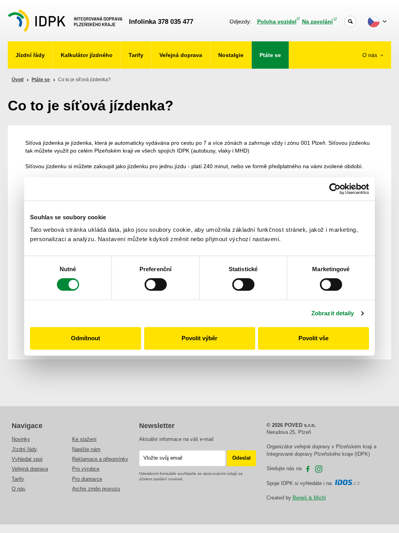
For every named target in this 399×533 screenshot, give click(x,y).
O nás (370, 55)
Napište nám (86, 449)
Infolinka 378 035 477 (161, 21)
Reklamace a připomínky (100, 459)
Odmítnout (85, 338)
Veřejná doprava (180, 55)
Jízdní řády (30, 55)
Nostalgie (231, 55)
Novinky (21, 439)
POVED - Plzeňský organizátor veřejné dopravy (65, 20)
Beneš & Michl (309, 498)
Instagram (318, 469)
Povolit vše (313, 338)
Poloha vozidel (277, 21)
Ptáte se (270, 55)
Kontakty (370, 99)
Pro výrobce (85, 469)
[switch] (156, 284)
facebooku (307, 469)
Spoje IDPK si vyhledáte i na (301, 483)
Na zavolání (317, 21)
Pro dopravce (87, 479)
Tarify (136, 55)
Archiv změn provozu (96, 489)
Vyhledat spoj (27, 459)
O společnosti (364, 79)
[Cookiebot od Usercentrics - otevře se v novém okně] (335, 189)
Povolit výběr (199, 338)
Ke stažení (84, 439)
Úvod (17, 79)
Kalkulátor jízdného (87, 55)
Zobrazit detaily (332, 313)
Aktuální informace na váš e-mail (176, 439)
